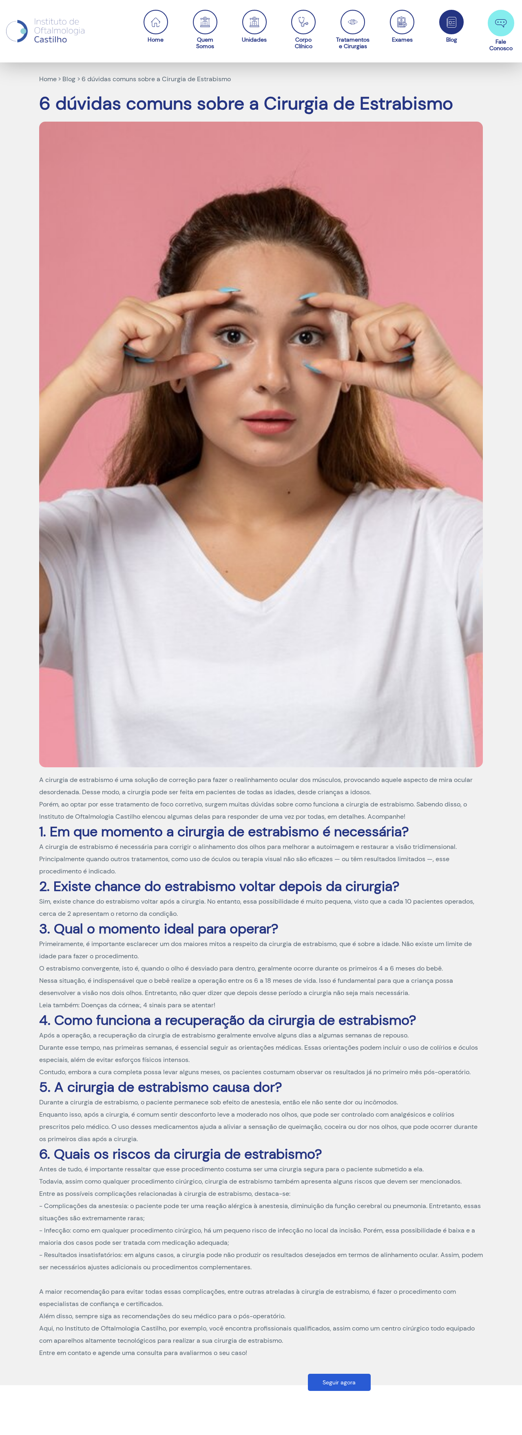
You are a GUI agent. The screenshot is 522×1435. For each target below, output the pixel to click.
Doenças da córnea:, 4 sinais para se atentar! (148, 1005)
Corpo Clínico (303, 42)
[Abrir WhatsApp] (501, 1414)
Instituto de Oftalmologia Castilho (89, 816)
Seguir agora (339, 1382)
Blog (451, 39)
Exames (402, 39)
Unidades (254, 39)
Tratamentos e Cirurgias (353, 42)
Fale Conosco (501, 44)
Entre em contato (65, 1352)
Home (156, 39)
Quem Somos (205, 42)
